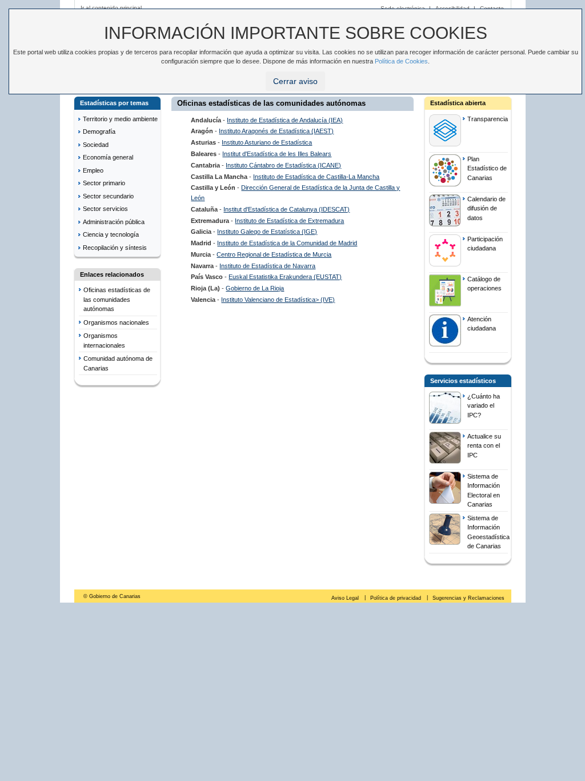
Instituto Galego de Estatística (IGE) (267, 231)
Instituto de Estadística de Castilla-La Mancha (316, 176)
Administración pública (114, 221)
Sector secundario (108, 196)
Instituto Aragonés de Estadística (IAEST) (276, 130)
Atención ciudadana (481, 324)
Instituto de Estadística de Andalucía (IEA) (285, 120)
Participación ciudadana (485, 244)
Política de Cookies (401, 61)
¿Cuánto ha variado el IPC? (483, 406)
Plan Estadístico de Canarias (487, 168)
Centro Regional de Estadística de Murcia (274, 254)
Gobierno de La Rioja (255, 288)
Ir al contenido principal (111, 8)
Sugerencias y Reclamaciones (468, 598)
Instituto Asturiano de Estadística (267, 142)
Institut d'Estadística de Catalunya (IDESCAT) (286, 209)
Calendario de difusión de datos (486, 208)
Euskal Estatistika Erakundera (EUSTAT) (285, 276)
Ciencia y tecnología (111, 234)
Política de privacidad (396, 598)
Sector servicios (105, 208)
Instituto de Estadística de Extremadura (289, 220)
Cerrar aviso (295, 81)
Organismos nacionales (116, 322)
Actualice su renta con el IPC (484, 446)
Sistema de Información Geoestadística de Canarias (487, 532)
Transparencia (487, 118)
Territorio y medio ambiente (120, 118)
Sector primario (104, 183)
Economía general (108, 157)
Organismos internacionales (104, 340)
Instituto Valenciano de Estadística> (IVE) (278, 299)
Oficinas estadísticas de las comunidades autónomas (116, 299)
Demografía (99, 131)
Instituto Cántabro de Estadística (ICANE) (283, 165)
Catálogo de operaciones (484, 284)
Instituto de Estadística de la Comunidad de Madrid (287, 243)
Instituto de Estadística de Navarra (267, 265)
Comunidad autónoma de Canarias (118, 363)
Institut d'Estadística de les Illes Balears (276, 153)
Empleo (93, 170)
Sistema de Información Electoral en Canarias (483, 490)
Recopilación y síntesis (115, 247)
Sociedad (96, 144)
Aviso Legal (345, 598)
